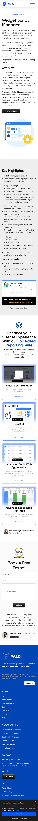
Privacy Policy (7, 792)
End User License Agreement (13, 795)
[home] (8, 4)
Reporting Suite (8, 741)
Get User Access (12, 243)
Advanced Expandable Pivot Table (19, 509)
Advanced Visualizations (11, 730)
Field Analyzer (11, 237)
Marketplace (7, 700)
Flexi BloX (19, 424)
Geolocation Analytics (10, 737)
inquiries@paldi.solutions (11, 760)
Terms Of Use (7, 788)
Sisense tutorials (8, 703)
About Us (5, 711)
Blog (3, 707)
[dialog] (19, 810)
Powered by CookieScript (19, 819)
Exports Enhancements (11, 733)
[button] (32, 4)
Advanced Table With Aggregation (19, 466)
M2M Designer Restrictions (16, 248)
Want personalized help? (19, 308)
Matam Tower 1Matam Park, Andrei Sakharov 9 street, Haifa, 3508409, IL (16, 764)
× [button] (35, 802)
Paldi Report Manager (19, 385)
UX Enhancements (18, 14)
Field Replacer (11, 240)
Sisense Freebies (8, 744)
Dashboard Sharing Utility (16, 246)
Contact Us (6, 714)
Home (4, 696)
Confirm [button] (19, 814)
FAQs (4, 718)
